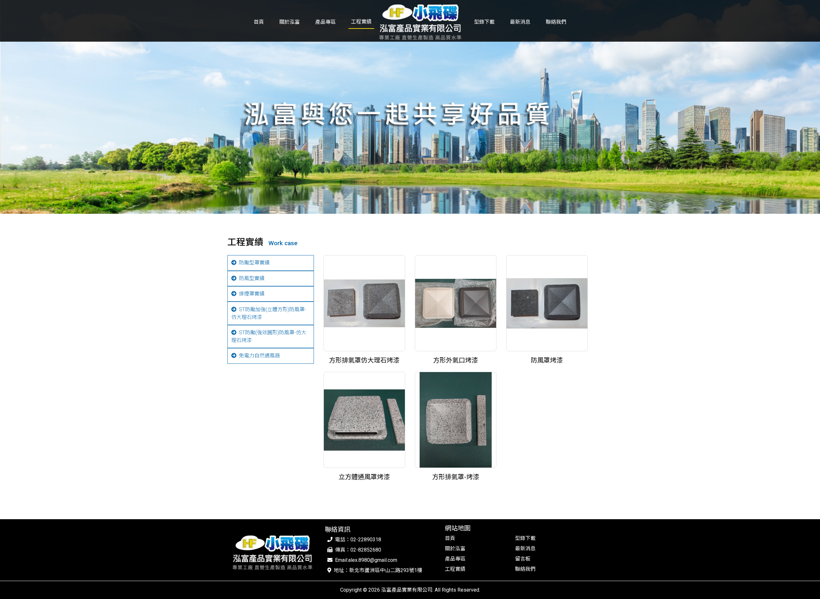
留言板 (522, 559)
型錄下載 (484, 22)
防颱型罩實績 (254, 263)
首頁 (259, 22)
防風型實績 (252, 278)
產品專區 (325, 22)
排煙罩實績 (252, 294)
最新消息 (520, 22)
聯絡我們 (556, 22)
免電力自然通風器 (259, 356)
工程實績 (361, 22)
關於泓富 (289, 22)
